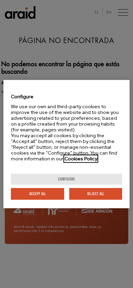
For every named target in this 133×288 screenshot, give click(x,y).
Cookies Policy (80, 159)
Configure (66, 179)
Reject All (95, 193)
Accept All (37, 193)
